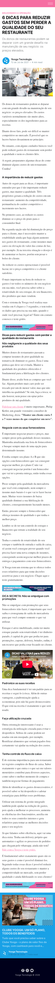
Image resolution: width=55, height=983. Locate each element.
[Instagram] (27, 970)
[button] (50, 3)
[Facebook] (22, 970)
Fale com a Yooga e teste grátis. (19, 849)
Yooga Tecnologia (21, 59)
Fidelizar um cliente (13, 406)
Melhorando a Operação (16, 13)
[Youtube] (32, 970)
